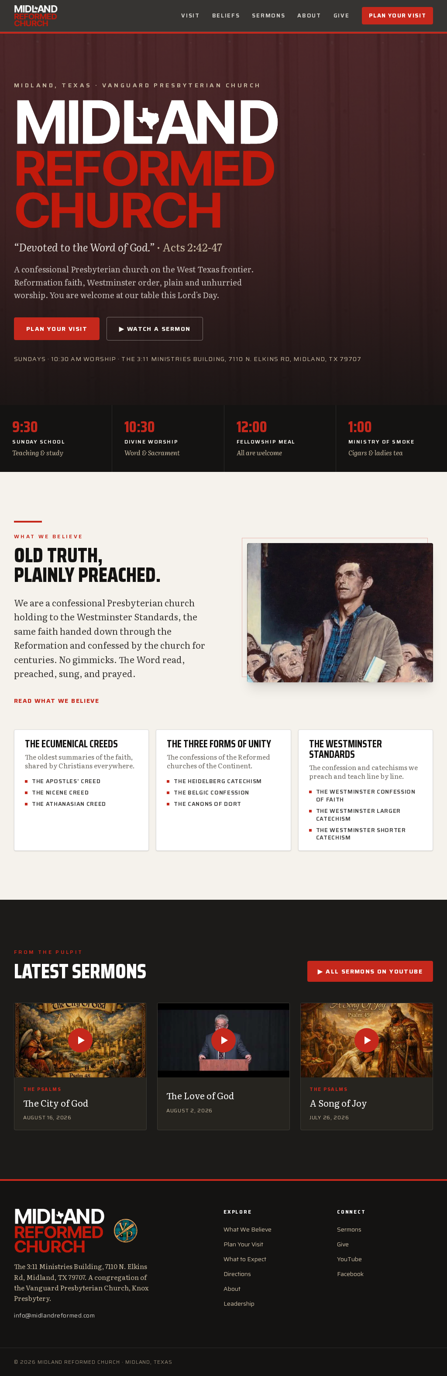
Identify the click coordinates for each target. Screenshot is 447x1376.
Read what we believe (56, 700)
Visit (190, 15)
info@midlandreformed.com (54, 1315)
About (309, 15)
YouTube (349, 1259)
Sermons (268, 15)
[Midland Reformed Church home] (36, 15)
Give (342, 15)
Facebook (350, 1274)
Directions (237, 1274)
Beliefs (226, 15)
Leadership (239, 1303)
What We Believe (248, 1229)
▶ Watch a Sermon (154, 329)
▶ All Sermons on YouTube (370, 971)
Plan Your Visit (397, 15)
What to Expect (245, 1259)
